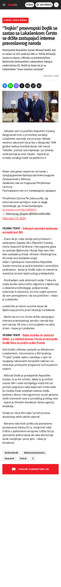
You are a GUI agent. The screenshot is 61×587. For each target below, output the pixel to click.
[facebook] (4, 85)
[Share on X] (21, 85)
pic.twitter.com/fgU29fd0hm (19, 209)
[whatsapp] (10, 85)
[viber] (16, 85)
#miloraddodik (11, 452)
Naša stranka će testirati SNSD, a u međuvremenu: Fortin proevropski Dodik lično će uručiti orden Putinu (30, 338)
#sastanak (9, 458)
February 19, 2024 (13, 218)
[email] (27, 85)
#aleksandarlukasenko (34, 452)
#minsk (23, 458)
